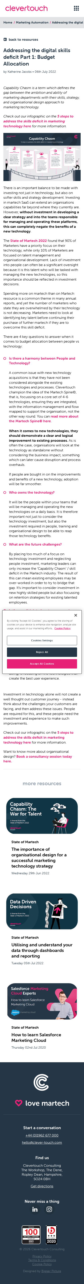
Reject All (42, 652)
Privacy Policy (42, 1256)
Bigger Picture (51, 1271)
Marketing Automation (32, 22)
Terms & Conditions (42, 1260)
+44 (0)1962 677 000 (42, 1135)
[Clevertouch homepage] (31, 8)
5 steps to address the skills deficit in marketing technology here (38, 121)
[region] (42, 642)
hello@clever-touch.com (42, 1142)
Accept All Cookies (42, 663)
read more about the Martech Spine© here (43, 418)
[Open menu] (76, 8)
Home (7, 22)
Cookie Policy (42, 1264)
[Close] (76, 615)
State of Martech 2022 (28, 240)
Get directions (42, 1186)
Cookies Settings (42, 640)
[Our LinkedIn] (35, 1209)
